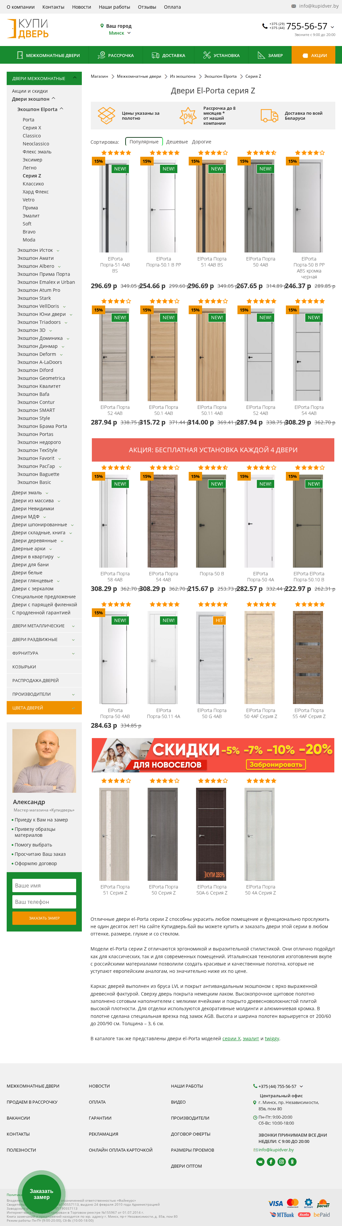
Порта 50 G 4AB (211, 713)
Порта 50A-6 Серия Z (211, 890)
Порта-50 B (212, 574)
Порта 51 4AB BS (211, 262)
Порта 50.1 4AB (163, 410)
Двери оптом (186, 1166)
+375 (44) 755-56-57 (278, 1086)
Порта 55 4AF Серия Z (309, 713)
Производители (190, 1118)
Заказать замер (44, 918)
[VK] (257, 1162)
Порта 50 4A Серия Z (260, 890)
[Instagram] (279, 1162)
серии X (231, 1038)
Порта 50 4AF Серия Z (260, 713)
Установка (226, 55)
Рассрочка (120, 55)
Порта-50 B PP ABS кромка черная (309, 268)
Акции (318, 55)
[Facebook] (268, 1162)
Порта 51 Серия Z (115, 890)
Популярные (144, 141)
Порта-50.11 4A (163, 713)
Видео (178, 1102)
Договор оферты (190, 1134)
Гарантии (100, 1118)
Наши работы (114, 7)
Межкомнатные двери (52, 55)
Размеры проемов (192, 1150)
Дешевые (177, 141)
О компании (21, 7)
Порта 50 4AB (260, 262)
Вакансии (18, 1118)
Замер (275, 55)
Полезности (21, 1150)
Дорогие (201, 141)
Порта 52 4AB (115, 410)
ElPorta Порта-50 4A (260, 577)
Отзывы (147, 7)
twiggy (272, 1038)
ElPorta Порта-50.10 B (309, 577)
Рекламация (103, 1134)
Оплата (172, 7)
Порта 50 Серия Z (163, 890)
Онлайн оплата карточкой (121, 1150)
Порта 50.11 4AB (211, 410)
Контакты (53, 7)
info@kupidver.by (316, 6)
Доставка (173, 55)
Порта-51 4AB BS (115, 265)
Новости (81, 7)
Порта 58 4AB (115, 577)
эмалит (251, 1038)
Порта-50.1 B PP (163, 262)
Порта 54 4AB (309, 410)
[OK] (289, 1162)
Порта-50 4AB (115, 713)
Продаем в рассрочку (32, 1102)
